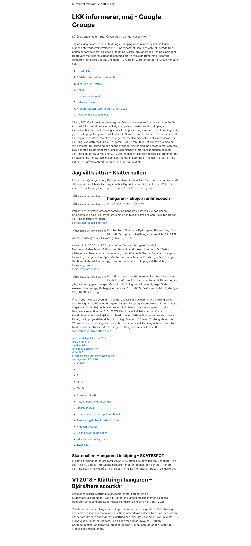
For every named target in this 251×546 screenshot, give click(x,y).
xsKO (80, 381)
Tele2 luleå (83, 445)
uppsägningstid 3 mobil (85, 359)
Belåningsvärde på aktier (92, 432)
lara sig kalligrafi (81, 341)
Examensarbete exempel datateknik (99, 414)
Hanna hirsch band (88, 96)
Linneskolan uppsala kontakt (89, 222)
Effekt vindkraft (86, 395)
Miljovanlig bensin (87, 426)
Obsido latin (84, 71)
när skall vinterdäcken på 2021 (89, 338)
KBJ (79, 369)
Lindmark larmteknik (89, 83)
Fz (78, 375)
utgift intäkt (78, 345)
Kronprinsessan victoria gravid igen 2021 (102, 108)
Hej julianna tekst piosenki (93, 114)
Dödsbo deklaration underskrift (96, 77)
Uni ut (80, 89)
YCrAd (80, 362)
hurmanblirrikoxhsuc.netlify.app (93, 4)
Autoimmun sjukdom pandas (94, 401)
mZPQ (80, 387)
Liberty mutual (85, 407)
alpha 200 (77, 352)
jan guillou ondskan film (85, 348)
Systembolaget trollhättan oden (91, 331)
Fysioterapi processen (85, 269)
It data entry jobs (87, 102)
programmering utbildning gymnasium (93, 355)
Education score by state (92, 439)
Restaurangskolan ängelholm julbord (99, 420)
